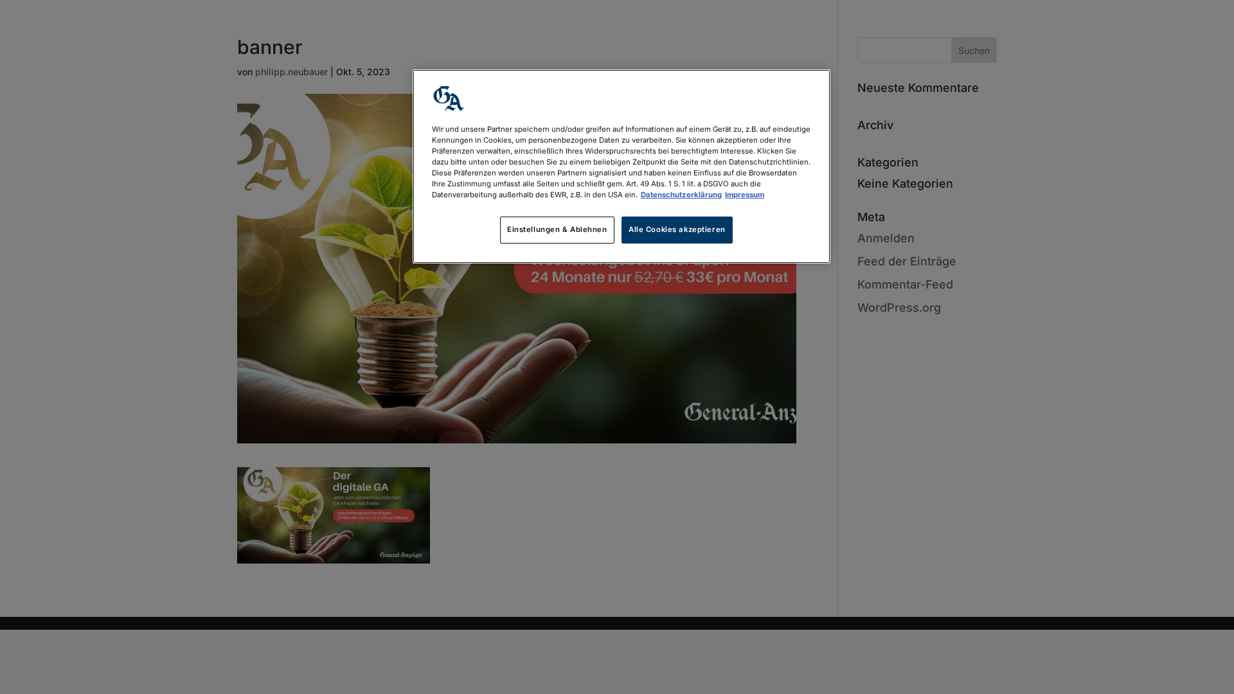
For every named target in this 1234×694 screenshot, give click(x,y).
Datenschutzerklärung (681, 194)
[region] (621, 166)
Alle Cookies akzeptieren (677, 229)
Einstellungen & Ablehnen (557, 229)
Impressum (744, 194)
